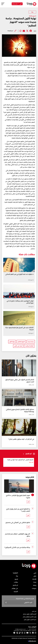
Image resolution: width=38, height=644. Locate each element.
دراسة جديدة (31, 341)
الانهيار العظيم (21, 341)
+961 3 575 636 (32, 629)
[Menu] (2, 4)
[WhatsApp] (25, 633)
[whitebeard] (31, 641)
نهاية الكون (12, 341)
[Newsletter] (6, 603)
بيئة (32, 12)
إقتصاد (34, 579)
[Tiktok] (20, 633)
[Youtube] (27, 633)
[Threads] (22, 633)
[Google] (17, 633)
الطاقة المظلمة (29, 346)
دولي (34, 576)
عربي (21, 3)
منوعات (34, 588)
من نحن (34, 611)
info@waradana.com (20, 629)
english (15, 4)
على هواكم (15, 588)
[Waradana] (29, 568)
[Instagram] (35, 633)
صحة (34, 582)
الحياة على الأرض (18, 346)
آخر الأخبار (15, 585)
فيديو (16, 579)
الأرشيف (16, 591)
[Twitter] (27, 31)
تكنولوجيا (15, 573)
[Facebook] (31, 31)
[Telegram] (14, 633)
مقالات (16, 582)
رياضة (34, 585)
